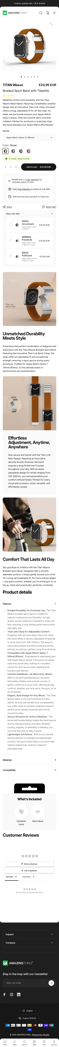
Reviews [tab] (9, 876)
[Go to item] (21, 77)
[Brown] (5, 151)
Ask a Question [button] (30, 870)
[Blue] (21, 151)
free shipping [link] (24, 189)
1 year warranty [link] (32, 179)
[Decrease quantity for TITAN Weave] (6, 167)
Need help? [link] (51, 207)
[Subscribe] (51, 983)
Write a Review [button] (30, 864)
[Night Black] (28, 151)
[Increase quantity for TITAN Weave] (16, 167)
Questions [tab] (26, 876)
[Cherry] (13, 151)
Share (9, 207)
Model (6, 130)
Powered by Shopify (40, 1035)
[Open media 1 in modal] (51, 24)
